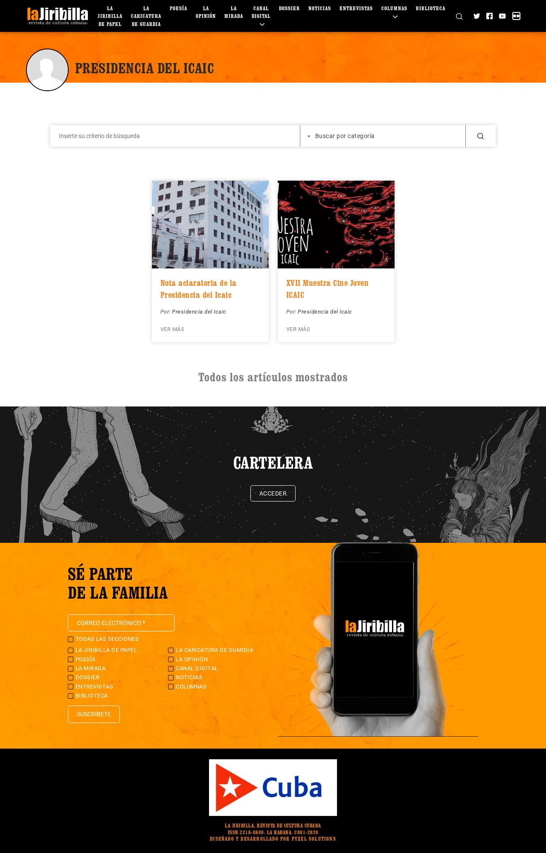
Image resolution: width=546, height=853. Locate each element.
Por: (166, 311)
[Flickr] (516, 16)
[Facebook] (489, 16)
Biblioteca (430, 8)
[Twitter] (476, 16)
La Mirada (91, 668)
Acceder (273, 493)
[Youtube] (502, 16)
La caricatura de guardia (146, 16)
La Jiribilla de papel (110, 16)
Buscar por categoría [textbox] (345, 136)
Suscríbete (94, 714)
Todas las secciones (107, 639)
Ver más (172, 329)
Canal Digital (261, 12)
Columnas (191, 686)
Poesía (178, 8)
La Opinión (192, 659)
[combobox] (383, 136)
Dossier (289, 8)
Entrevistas (356, 8)
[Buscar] (459, 16)
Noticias (319, 8)
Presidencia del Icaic (199, 311)
